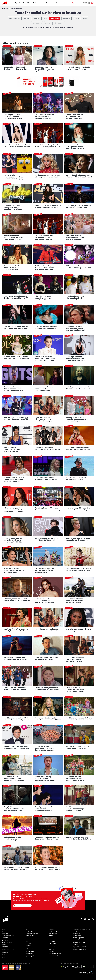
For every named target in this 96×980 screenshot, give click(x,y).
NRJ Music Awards (30, 957)
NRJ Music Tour (30, 953)
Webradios (5, 937)
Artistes (51, 935)
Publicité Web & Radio (78, 937)
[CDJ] (90, 972)
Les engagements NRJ (55, 953)
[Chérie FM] (5, 967)
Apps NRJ (4, 956)
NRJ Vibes (48, 23)
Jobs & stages (76, 933)
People (45, 18)
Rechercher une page (54, 955)
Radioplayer (5, 958)
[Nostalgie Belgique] (11, 967)
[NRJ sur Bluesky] (85, 919)
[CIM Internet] (82, 972)
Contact (75, 932)
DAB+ (3, 954)
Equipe (4, 944)
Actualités (51, 950)
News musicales (53, 933)
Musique (36, 18)
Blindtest (35, 3)
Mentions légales (77, 935)
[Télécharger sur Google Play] (65, 966)
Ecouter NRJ (5, 932)
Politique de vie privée (78, 941)
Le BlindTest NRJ (53, 932)
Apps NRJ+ (28, 943)
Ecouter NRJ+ (29, 932)
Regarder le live (6, 933)
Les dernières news (14, 18)
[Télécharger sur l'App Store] (76, 966)
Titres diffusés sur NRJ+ (32, 933)
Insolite (85, 18)
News (42, 3)
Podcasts (4, 939)
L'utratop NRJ (52, 943)
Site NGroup (76, 944)
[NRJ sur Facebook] (81, 919)
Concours (59, 3)
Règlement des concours (79, 942)
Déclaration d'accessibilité (79, 946)
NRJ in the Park (30, 951)
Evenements (50, 3)
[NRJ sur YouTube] (89, 919)
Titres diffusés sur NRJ (8, 935)
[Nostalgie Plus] (18, 967)
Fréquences (5, 952)
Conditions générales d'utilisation (81, 939)
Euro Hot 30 (52, 941)
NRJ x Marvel (66, 18)
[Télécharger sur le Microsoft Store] (88, 966)
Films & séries (55, 18)
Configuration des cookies (79, 950)
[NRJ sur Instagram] (93, 919)
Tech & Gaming (37, 23)
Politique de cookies (78, 948)
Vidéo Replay (5, 941)
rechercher (60, 23)
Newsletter (5, 946)
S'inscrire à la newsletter (22, 906)
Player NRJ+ (26, 3)
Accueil (4, 8)
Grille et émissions (7, 942)
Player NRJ (18, 3)
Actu (8, 8)
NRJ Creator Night (30, 955)
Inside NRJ (27, 18)
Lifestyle (76, 18)
